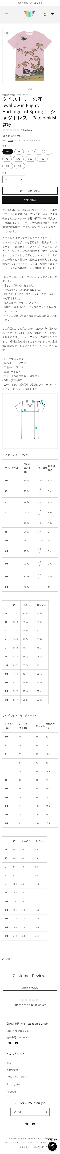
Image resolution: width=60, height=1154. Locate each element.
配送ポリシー (25, 1147)
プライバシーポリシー (18, 1077)
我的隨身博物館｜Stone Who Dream (28, 1138)
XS (19, 151)
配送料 (10, 140)
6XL (20, 166)
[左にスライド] (23, 88)
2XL (18, 158)
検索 (8, 1062)
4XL (42, 158)
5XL (8, 166)
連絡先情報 (12, 1069)
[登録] (45, 1112)
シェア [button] (9, 958)
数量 (4, 173)
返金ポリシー (13, 1084)
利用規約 (11, 1091)
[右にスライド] (37, 88)
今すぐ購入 (30, 199)
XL (7, 158)
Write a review (30, 987)
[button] (6, 14)
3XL (30, 158)
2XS (8, 151)
